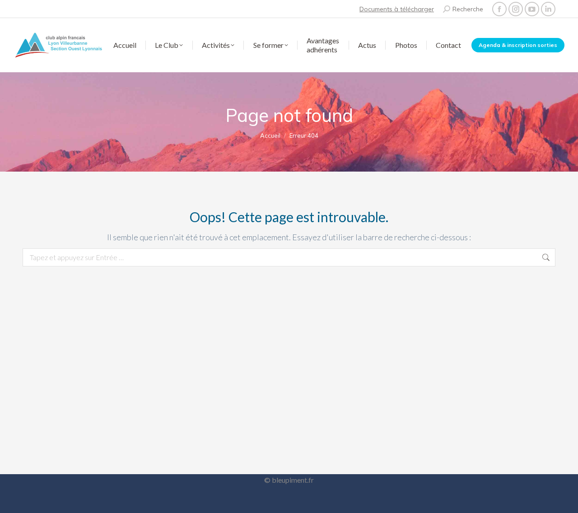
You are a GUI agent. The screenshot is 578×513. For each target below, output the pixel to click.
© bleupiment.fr (289, 480)
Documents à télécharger (396, 9)
